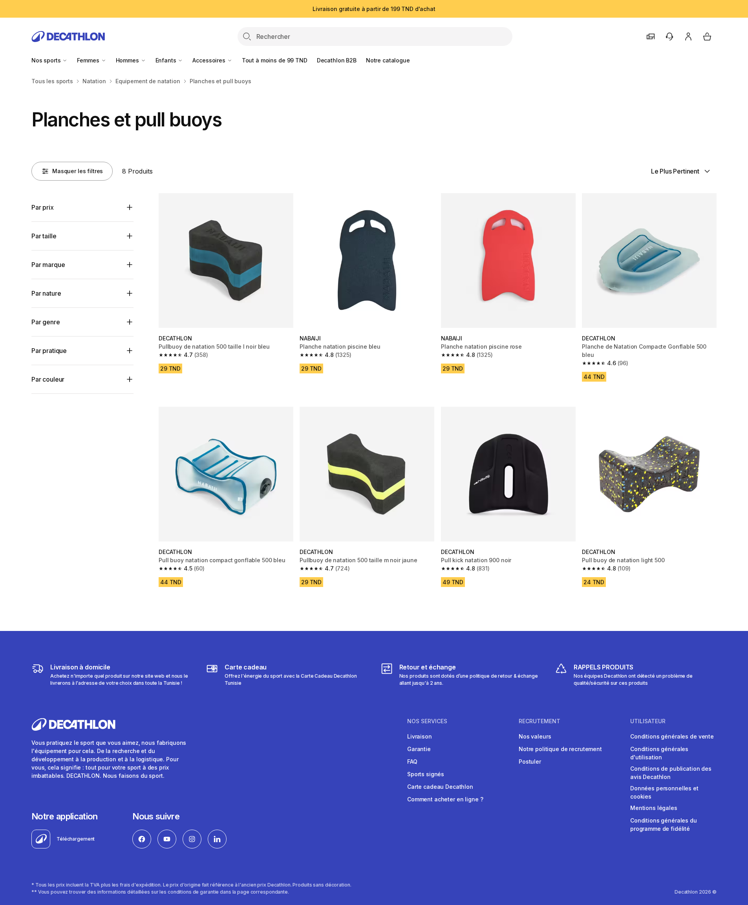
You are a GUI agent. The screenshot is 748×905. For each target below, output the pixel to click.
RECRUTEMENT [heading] (539, 721)
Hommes (128, 60)
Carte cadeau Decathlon (440, 786)
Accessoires (209, 60)
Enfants (166, 60)
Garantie (419, 749)
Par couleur (47, 379)
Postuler (530, 761)
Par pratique (49, 351)
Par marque (48, 265)
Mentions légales (653, 807)
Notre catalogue (388, 60)
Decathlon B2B (337, 60)
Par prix (42, 207)
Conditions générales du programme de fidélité (663, 824)
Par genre (45, 322)
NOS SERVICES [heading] (427, 721)
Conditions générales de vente (672, 736)
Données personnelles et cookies (664, 792)
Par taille (43, 236)
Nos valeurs (535, 736)
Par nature (46, 293)
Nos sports (46, 60)
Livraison (419, 736)
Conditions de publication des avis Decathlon (670, 772)
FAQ (412, 761)
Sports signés (425, 774)
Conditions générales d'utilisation (659, 753)
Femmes (89, 60)
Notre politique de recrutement (560, 749)
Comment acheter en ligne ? (445, 799)
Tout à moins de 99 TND (274, 60)
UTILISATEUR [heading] (648, 721)
